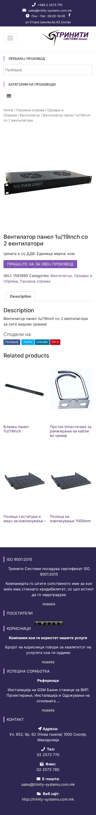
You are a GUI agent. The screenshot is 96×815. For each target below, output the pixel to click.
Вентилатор (30, 115)
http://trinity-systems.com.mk (48, 799)
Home (8, 110)
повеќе (48, 604)
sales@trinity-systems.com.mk (50, 10)
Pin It (55, 342)
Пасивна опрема (30, 110)
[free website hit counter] (49, 622)
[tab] (20, 296)
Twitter (27, 342)
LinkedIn (42, 342)
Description (20, 296)
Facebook (11, 342)
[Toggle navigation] (10, 38)
